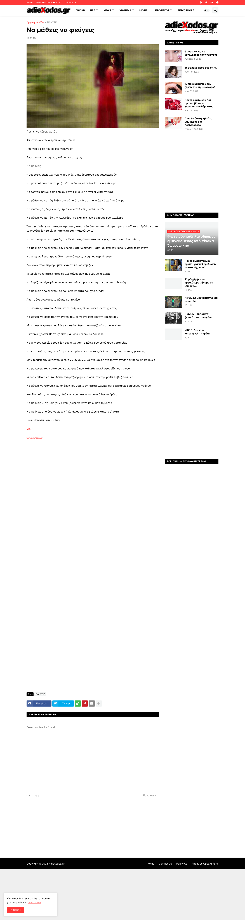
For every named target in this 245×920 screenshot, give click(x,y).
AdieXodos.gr (57, 863)
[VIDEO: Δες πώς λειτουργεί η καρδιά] (173, 334)
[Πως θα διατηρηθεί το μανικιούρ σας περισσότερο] (173, 123)
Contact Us (70, 2)
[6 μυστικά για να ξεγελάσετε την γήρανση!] (173, 56)
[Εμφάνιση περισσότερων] (99, 703)
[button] (207, 10)
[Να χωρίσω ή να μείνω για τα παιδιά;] (173, 302)
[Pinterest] (85, 703)
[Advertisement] (84, 480)
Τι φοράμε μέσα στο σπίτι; (201, 67)
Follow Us (181, 863)
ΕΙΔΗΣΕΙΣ (52, 22)
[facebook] (201, 2)
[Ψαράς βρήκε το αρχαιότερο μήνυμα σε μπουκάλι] (173, 283)
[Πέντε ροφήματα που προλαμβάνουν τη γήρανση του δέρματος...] (173, 104)
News (107, 10)
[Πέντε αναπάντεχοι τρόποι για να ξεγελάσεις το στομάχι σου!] (173, 265)
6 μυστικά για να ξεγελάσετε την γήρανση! (201, 53)
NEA (92, 10)
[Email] (92, 703)
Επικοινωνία (186, 10)
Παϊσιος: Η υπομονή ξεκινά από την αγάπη (199, 315)
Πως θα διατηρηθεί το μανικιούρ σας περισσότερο (198, 121)
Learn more (34, 902)
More (143, 10)
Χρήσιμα (125, 10)
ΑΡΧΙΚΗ (80, 10)
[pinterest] (217, 2)
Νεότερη (34, 795)
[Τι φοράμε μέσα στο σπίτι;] (173, 72)
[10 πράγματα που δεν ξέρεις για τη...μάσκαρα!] (173, 88)
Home (29, 2)
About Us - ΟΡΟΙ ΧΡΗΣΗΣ (49, 2)
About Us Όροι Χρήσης (205, 863)
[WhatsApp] (78, 703)
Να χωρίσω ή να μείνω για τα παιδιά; (201, 299)
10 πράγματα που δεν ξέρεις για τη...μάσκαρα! (200, 85)
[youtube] (212, 2)
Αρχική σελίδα (35, 22)
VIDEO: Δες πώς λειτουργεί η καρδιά (197, 332)
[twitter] (206, 2)
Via (28, 428)
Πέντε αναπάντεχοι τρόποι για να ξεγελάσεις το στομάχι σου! (200, 264)
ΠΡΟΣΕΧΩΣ (162, 10)
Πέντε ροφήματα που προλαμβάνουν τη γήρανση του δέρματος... (200, 103)
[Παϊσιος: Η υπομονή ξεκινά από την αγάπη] (173, 318)
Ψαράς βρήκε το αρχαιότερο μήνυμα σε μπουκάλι (199, 282)
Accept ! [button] (16, 909)
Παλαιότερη (150, 795)
